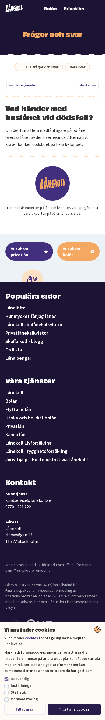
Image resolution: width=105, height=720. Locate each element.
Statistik (18, 692)
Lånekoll (14, 392)
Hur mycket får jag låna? (30, 316)
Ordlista (13, 349)
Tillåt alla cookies (74, 709)
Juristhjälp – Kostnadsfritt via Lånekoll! (46, 459)
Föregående (25, 85)
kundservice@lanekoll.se (28, 500)
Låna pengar (18, 358)
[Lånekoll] (14, 8)
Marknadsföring (24, 699)
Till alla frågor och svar (38, 67)
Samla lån (15, 434)
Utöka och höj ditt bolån (31, 418)
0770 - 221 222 (18, 506)
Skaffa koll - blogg (24, 341)
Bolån (50, 8)
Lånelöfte (15, 308)
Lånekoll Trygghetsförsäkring (36, 451)
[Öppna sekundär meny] (96, 8)
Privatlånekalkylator (26, 333)
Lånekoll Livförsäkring (28, 443)
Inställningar (22, 685)
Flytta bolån (18, 409)
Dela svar (77, 67)
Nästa (84, 85)
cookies (31, 637)
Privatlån (73, 8)
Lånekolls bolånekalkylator (33, 324)
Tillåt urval (25, 709)
